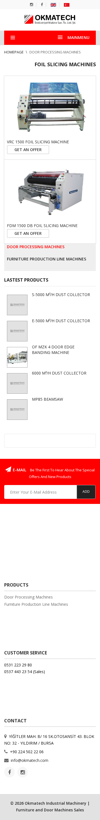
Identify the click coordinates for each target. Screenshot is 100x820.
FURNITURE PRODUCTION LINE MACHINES (46, 259)
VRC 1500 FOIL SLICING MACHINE (38, 141)
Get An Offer (28, 149)
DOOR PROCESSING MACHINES (35, 246)
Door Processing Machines (55, 52)
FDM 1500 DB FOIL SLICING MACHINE (42, 225)
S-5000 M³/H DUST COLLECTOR (61, 294)
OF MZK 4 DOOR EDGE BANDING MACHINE (53, 349)
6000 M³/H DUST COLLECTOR (59, 373)
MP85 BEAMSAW (47, 399)
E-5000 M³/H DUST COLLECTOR (61, 320)
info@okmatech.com (29, 760)
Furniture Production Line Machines (36, 604)
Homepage (14, 52)
